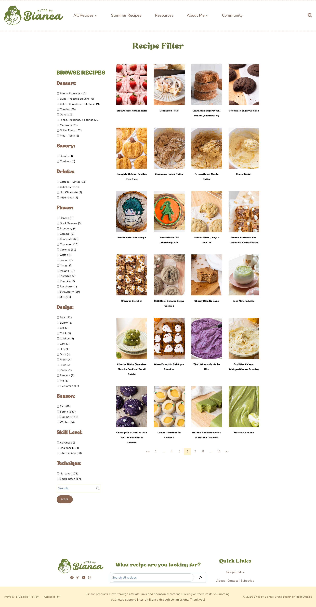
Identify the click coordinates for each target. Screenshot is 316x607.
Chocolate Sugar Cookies (244, 110)
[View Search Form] (310, 15)
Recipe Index (235, 572)
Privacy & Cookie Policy (21, 597)
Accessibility (52, 597)
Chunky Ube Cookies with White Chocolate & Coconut (131, 437)
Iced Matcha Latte (243, 301)
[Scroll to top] (10, 585)
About (220, 581)
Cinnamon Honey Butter (169, 174)
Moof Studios (304, 597)
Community (232, 15)
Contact (232, 581)
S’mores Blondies (131, 301)
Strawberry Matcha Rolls (132, 110)
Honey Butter (244, 174)
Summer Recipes (126, 15)
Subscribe (247, 581)
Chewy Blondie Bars (206, 301)
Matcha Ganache (244, 432)
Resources (164, 15)
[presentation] (131, 84)
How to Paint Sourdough (132, 237)
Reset (65, 499)
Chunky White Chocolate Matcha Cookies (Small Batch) (131, 369)
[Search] (200, 577)
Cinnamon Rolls (169, 110)
